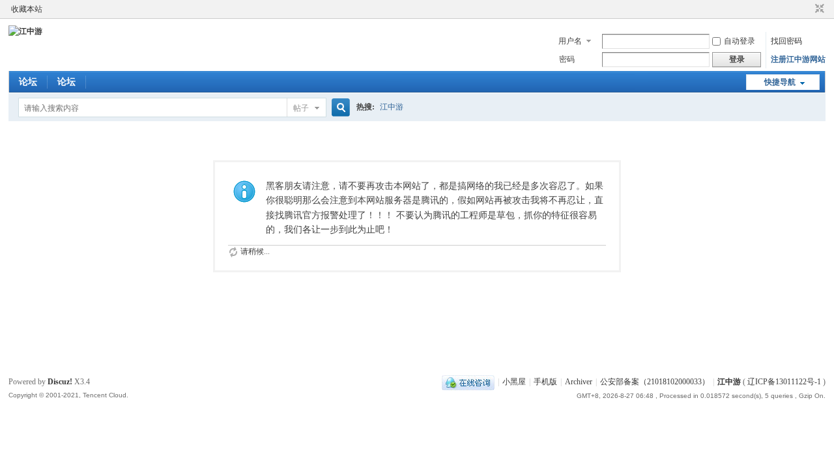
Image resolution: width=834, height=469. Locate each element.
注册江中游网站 (798, 59)
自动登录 (739, 41)
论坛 (28, 82)
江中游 (391, 106)
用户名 (570, 41)
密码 (567, 59)
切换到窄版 (818, 9)
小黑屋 (514, 381)
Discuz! (60, 381)
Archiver (578, 381)
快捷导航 (780, 82)
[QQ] (468, 381)
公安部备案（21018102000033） (655, 381)
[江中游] (25, 31)
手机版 (545, 381)
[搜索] (338, 107)
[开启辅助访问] (807, 9)
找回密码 (786, 41)
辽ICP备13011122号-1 (784, 381)
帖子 (301, 108)
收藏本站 (26, 9)
